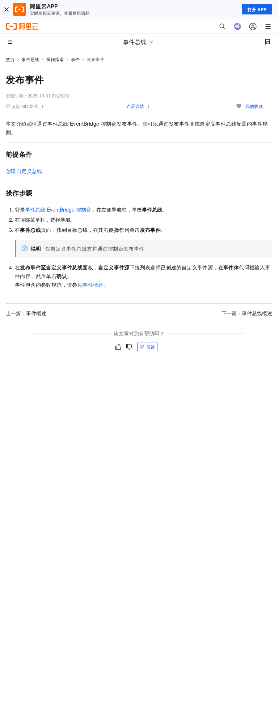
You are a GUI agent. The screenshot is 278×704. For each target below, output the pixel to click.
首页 (10, 59)
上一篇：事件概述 (26, 313)
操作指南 (55, 59)
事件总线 (30, 59)
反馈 (150, 347)
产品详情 (135, 106)
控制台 (58, 209)
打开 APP (257, 9)
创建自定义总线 (24, 170)
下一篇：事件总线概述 (247, 313)
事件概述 (93, 284)
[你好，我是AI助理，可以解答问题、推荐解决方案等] (237, 26)
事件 (75, 59)
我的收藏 (254, 106)
